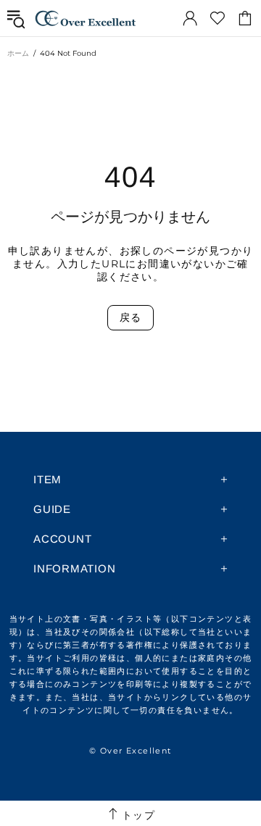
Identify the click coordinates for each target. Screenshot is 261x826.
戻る (130, 317)
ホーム (18, 53)
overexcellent (85, 18)
